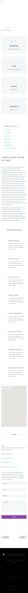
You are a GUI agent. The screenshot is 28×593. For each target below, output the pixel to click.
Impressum (11, 586)
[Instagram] (17, 570)
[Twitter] (5, 528)
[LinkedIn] (13, 528)
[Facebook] (3, 528)
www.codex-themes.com (12, 467)
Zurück (5, 537)
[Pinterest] (8, 528)
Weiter (22, 537)
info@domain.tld (9, 462)
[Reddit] (16, 528)
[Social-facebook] (11, 570)
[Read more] (14, 45)
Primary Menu (25, 2)
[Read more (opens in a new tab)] (14, 137)
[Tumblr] (11, 528)
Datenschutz (17, 586)
